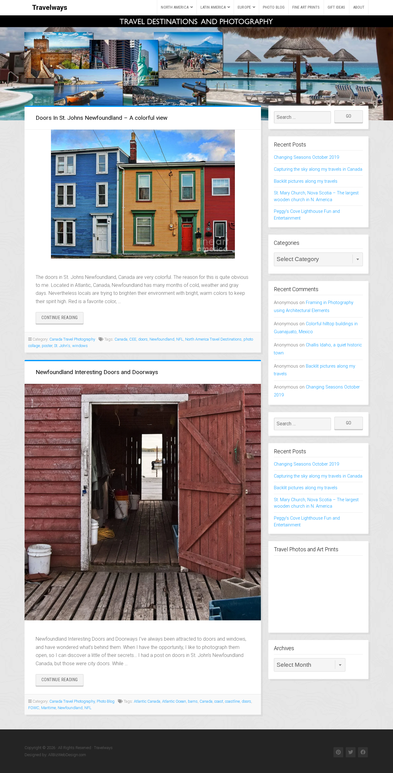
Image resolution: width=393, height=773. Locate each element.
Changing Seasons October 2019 (306, 157)
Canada (121, 339)
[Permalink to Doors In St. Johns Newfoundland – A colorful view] (143, 194)
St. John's (62, 345)
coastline (232, 701)
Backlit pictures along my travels (305, 181)
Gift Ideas (336, 7)
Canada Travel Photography (72, 339)
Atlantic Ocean (174, 701)
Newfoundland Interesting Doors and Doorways (97, 372)
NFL (179, 339)
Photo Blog (274, 7)
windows (80, 345)
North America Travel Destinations (213, 339)
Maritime (48, 707)
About (359, 7)
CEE (132, 339)
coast (218, 701)
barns (193, 701)
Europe (244, 7)
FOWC (33, 707)
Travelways (49, 7)
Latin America (213, 7)
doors (143, 339)
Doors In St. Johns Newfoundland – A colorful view (101, 117)
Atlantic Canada (147, 701)
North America (174, 7)
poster (47, 345)
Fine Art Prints (306, 7)
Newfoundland (162, 339)
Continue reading (62, 319)
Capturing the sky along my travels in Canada (318, 169)
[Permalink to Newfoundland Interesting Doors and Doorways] (143, 502)
